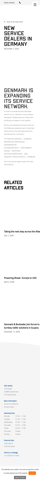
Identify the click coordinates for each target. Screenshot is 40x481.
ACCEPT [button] (32, 473)
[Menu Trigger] (35, 5)
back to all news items (15, 21)
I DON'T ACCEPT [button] (20, 477)
